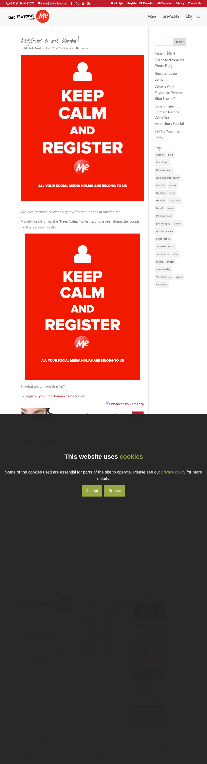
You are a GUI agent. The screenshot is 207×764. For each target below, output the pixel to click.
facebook (161, 192)
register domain (164, 231)
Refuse (114, 490)
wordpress (162, 284)
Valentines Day (164, 276)
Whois (179, 276)
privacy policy (173, 472)
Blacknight (117, 3)
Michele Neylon (34, 48)
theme (159, 261)
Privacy (179, 3)
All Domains (164, 3)
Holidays (161, 200)
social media (162, 254)
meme (170, 208)
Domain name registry (168, 177)
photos (178, 223)
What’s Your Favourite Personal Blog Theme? (170, 92)
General (69, 48)
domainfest (162, 162)
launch (160, 208)
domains (160, 185)
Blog (189, 17)
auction (160, 154)
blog (170, 154)
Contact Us (194, 3)
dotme (172, 185)
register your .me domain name (50, 396)
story (175, 254)
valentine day (163, 269)
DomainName (163, 170)
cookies (131, 456)
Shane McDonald (165, 246)
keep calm (174, 200)
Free (172, 192)
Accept (92, 490)
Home (152, 17)
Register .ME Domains (140, 3)
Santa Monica (163, 238)
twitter (170, 261)
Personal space (164, 215)
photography (163, 223)
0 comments (84, 48)
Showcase (171, 17)
